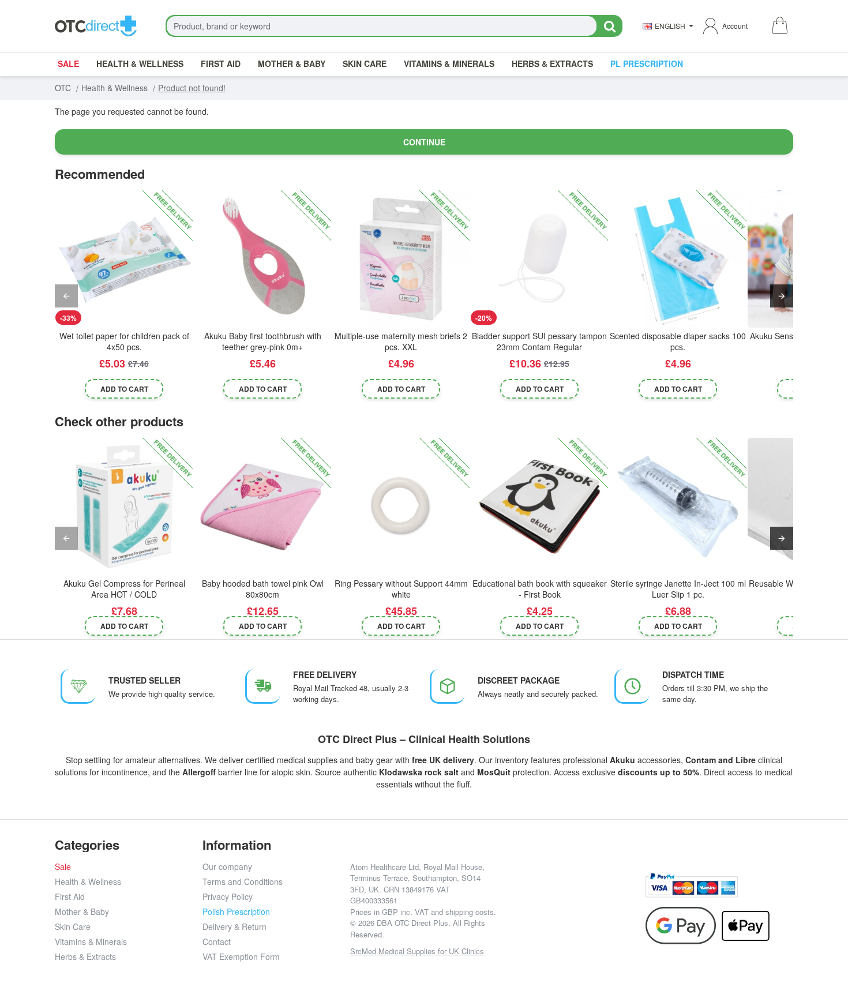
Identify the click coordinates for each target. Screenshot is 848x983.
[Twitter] (572, 894)
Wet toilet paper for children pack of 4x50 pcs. (124, 341)
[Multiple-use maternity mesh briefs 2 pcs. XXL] (401, 259)
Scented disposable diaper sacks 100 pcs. (678, 341)
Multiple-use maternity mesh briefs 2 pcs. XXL (401, 341)
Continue (424, 142)
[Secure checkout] (692, 885)
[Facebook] (520, 894)
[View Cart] (779, 26)
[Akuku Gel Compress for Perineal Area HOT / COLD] (124, 506)
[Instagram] (546, 894)
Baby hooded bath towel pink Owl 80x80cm (263, 588)
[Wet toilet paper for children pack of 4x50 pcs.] (124, 259)
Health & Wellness (114, 87)
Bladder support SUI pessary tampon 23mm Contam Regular (539, 341)
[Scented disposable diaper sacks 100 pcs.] (677, 259)
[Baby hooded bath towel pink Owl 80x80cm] (262, 506)
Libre (746, 760)
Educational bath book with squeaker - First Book (539, 588)
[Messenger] (598, 894)
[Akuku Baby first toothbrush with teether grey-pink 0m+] (262, 259)
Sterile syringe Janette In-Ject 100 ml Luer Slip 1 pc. (678, 588)
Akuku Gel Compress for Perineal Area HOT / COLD (124, 588)
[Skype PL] (572, 920)
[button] (124, 389)
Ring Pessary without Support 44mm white (401, 588)
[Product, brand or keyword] (609, 26)
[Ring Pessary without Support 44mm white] (401, 506)
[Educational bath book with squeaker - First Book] (539, 506)
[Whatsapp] (624, 894)
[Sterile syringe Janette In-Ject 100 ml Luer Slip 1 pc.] (677, 506)
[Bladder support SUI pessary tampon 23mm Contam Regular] (539, 259)
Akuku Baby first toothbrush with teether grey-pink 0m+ (262, 341)
